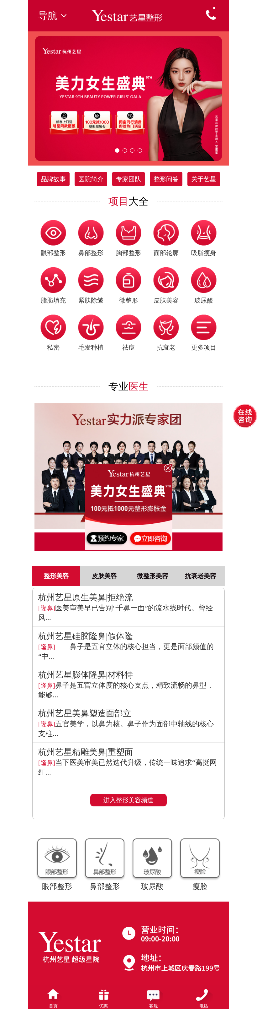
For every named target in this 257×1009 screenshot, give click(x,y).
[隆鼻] (46, 608)
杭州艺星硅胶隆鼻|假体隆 (85, 636)
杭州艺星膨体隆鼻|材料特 (85, 674)
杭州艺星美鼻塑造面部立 (84, 713)
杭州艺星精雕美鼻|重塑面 (85, 752)
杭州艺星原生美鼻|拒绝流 (85, 597)
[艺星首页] (128, 15)
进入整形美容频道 (128, 800)
